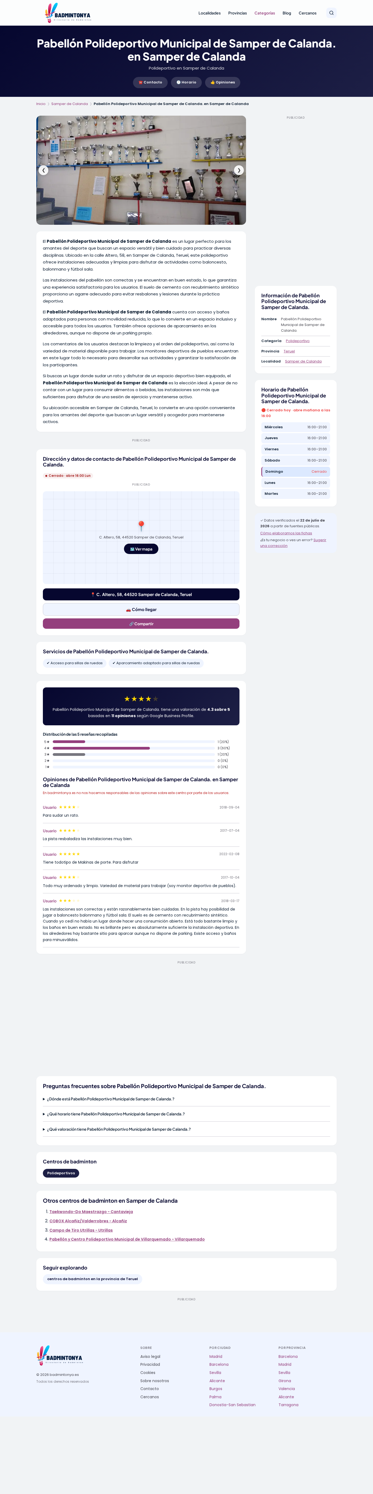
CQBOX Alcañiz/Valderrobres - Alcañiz (88, 1221)
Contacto (149, 1388)
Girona (285, 1381)
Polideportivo (298, 340)
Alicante (217, 1381)
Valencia (287, 1388)
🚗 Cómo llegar (141, 609)
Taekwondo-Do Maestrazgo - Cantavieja (91, 1211)
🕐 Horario (186, 82)
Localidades (210, 12)
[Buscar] (331, 13)
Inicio (41, 103)
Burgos (215, 1388)
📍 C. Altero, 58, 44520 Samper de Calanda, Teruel (141, 594)
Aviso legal (150, 1356)
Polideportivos (61, 1173)
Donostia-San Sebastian (232, 1405)
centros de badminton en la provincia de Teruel (92, 1279)
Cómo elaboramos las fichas (286, 533)
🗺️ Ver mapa (141, 548)
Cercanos (307, 12)
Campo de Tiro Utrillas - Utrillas (81, 1230)
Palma (215, 1397)
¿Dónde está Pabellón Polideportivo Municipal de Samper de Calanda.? (110, 1098)
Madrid (215, 1356)
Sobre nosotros (154, 1381)
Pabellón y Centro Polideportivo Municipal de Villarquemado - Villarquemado (127, 1239)
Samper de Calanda (69, 103)
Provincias (237, 12)
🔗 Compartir (141, 623)
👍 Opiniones (223, 82)
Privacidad (150, 1364)
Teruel (289, 351)
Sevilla (215, 1372)
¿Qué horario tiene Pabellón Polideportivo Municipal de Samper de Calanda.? (116, 1113)
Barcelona (219, 1364)
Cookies (147, 1372)
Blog (287, 12)
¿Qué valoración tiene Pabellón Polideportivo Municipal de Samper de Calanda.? (119, 1129)
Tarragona (288, 1405)
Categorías (264, 12)
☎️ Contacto (150, 82)
